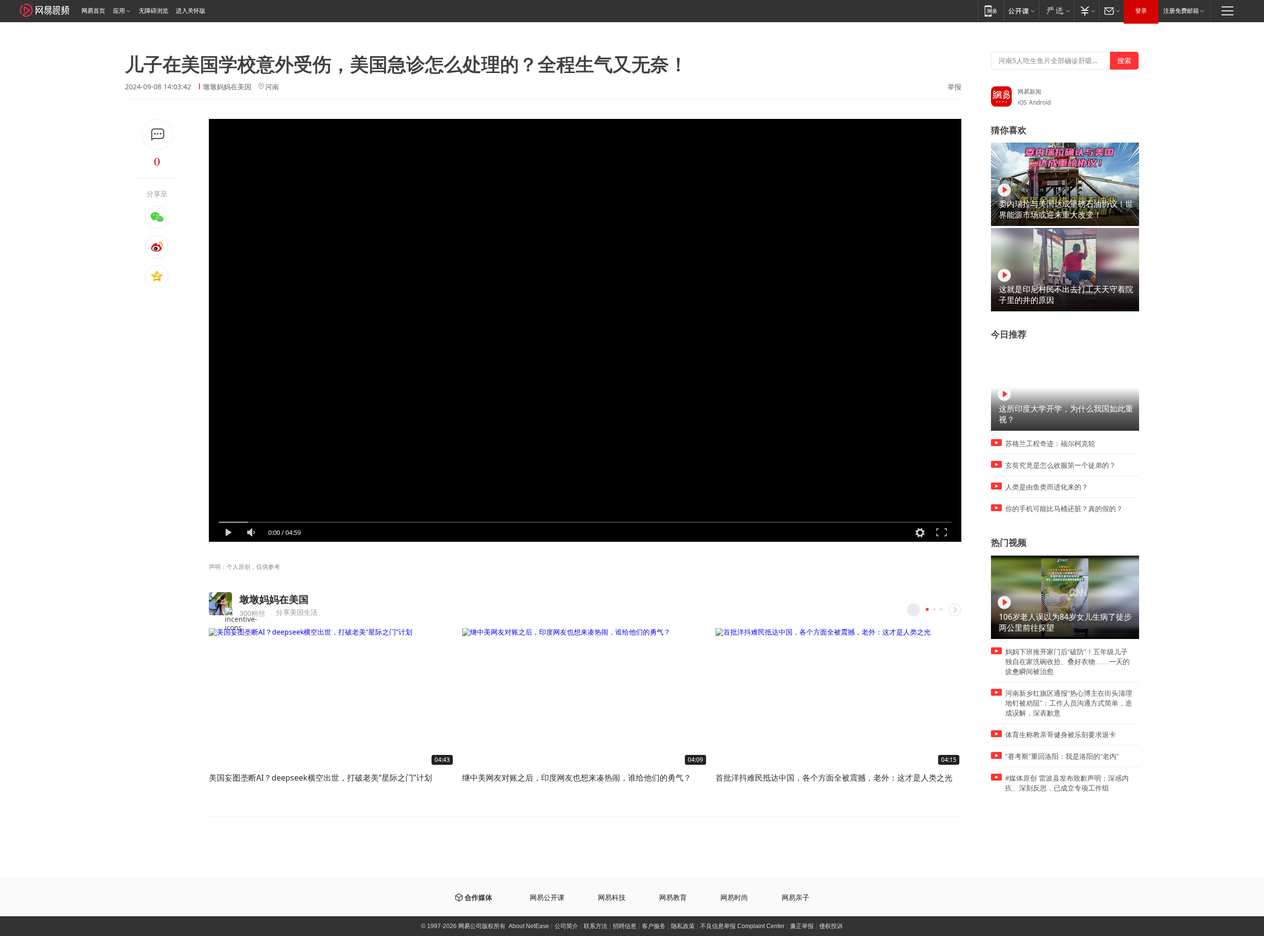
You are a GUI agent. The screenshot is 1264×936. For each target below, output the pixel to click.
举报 (954, 86)
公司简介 (566, 926)
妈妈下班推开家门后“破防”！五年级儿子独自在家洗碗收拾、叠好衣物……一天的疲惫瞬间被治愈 (1067, 661)
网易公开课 (547, 898)
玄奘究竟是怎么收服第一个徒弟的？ (1060, 465)
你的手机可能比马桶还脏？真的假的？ (1064, 509)
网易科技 (612, 898)
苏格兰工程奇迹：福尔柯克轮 (1050, 444)
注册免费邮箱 (1181, 10)
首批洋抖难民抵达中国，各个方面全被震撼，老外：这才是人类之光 (833, 777)
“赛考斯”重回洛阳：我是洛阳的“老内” (1062, 756)
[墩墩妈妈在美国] (220, 603)
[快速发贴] (157, 134)
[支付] (1086, 10)
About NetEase (529, 926)
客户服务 (654, 926)
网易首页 (93, 10)
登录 (1141, 10)
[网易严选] (1056, 10)
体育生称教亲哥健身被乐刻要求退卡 (1060, 735)
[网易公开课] (1021, 10)
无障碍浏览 (153, 10)
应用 (119, 10)
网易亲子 (795, 898)
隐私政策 (683, 926)
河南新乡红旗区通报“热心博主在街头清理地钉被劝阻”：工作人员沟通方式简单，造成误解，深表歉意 (1068, 703)
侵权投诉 (831, 926)
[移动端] (991, 10)
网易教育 (673, 898)
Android (1040, 102)
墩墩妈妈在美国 (227, 86)
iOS (1022, 102)
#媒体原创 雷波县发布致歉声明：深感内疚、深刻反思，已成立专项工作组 (1067, 783)
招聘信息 (624, 926)
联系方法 (595, 926)
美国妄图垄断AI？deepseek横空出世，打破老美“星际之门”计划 (320, 777)
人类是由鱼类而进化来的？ (1046, 487)
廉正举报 (802, 926)
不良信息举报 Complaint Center (742, 926)
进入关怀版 (190, 10)
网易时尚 (734, 898)
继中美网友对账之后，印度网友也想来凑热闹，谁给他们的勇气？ (576, 777)
